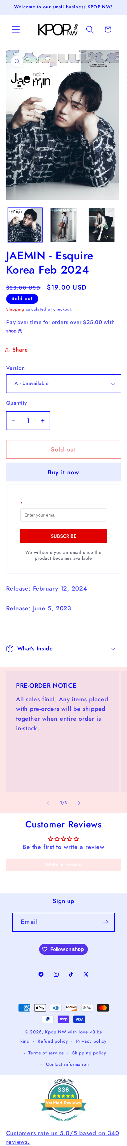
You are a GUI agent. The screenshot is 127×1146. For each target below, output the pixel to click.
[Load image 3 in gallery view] (101, 225)
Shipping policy (89, 1053)
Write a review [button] (63, 864)
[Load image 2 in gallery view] (63, 225)
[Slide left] (48, 803)
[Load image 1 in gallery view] (25, 225)
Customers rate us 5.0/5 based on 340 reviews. (62, 1137)
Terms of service (46, 1053)
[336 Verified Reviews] (63, 1124)
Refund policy (53, 1041)
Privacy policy (91, 1041)
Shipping (15, 309)
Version (15, 368)
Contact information (67, 1064)
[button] (16, 29)
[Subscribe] (105, 922)
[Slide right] (79, 803)
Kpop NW (55, 1032)
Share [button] (20, 350)
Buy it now (64, 472)
